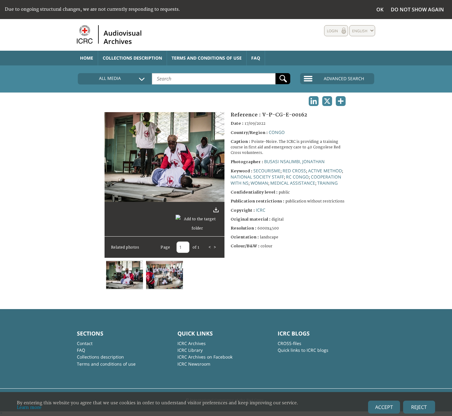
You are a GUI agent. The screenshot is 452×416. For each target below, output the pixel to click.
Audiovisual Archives (123, 36)
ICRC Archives (191, 343)
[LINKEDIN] (314, 101)
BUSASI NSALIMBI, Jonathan (294, 161)
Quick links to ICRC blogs (303, 350)
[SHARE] (341, 101)
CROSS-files (289, 343)
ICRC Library (190, 350)
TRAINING (327, 183)
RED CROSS (294, 171)
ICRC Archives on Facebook (204, 357)
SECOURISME (266, 171)
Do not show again (417, 9)
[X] (327, 101)
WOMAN (259, 183)
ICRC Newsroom (193, 364)
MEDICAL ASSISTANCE (292, 183)
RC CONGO (297, 177)
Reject (419, 407)
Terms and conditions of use (207, 58)
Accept (384, 407)
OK (379, 9)
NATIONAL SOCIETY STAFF (257, 177)
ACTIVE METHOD (325, 171)
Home (86, 58)
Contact (85, 343)
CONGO (277, 132)
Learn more (29, 407)
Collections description (132, 58)
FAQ (255, 58)
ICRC (260, 210)
